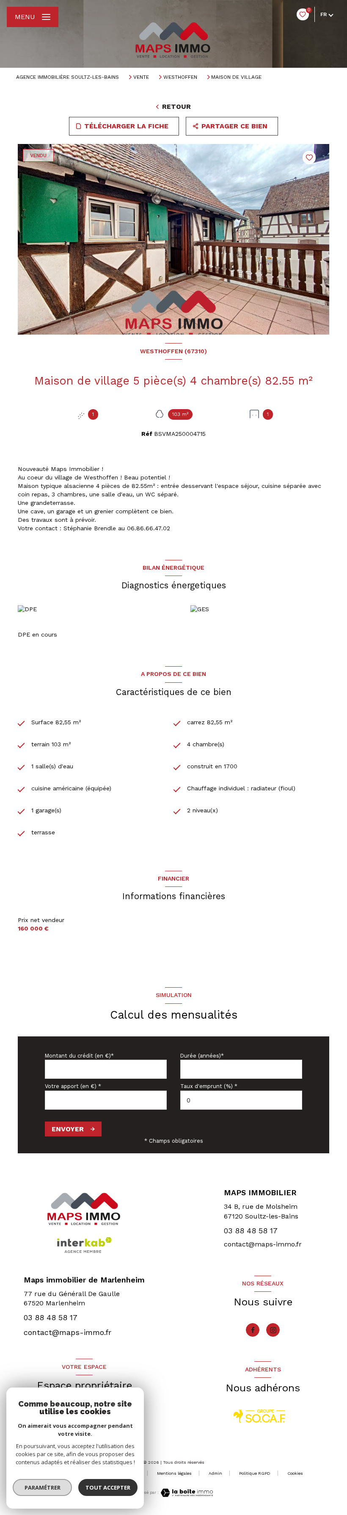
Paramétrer (43, 1487)
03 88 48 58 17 (251, 1230)
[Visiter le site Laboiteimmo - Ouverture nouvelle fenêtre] (186, 1492)
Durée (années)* (202, 1055)
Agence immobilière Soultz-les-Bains (67, 77)
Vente (141, 77)
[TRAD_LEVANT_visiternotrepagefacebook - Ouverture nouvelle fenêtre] (252, 1330)
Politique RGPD (254, 1473)
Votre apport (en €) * (73, 1086)
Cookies (295, 1473)
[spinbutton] (241, 1100)
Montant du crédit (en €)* (79, 1055)
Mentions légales (174, 1473)
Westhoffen (180, 77)
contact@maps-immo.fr (263, 1244)
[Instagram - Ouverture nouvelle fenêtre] (273, 1330)
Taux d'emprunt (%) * (208, 1086)
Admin (215, 1473)
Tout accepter (107, 1487)
